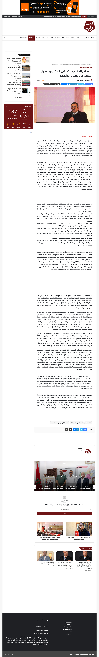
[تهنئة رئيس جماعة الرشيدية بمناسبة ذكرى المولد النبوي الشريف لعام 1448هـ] (26, 60)
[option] (59, 476)
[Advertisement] (34, 22)
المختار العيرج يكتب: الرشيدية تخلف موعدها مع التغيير (59, 476)
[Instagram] (5, 654)
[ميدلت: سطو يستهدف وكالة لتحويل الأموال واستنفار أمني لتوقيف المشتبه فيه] (26, 90)
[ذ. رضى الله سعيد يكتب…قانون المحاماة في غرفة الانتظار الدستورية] (45, 556)
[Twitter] (81, 429)
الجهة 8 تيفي (86, 38)
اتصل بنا (70, 632)
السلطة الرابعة (57, 38)
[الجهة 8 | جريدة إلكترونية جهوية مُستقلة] (89, 26)
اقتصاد (51, 38)
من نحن (20, 16)
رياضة (63, 38)
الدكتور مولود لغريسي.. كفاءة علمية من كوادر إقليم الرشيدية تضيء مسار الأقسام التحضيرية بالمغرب (58, 16)
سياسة (67, 38)
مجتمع (72, 38)
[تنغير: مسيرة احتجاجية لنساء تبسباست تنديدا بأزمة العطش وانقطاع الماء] (26, 75)
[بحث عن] (5, 38)
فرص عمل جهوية (23, 38)
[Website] (81, 451)
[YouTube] (7, 654)
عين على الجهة (79, 38)
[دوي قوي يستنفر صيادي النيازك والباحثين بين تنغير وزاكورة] (26, 68)
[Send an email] (85, 80)
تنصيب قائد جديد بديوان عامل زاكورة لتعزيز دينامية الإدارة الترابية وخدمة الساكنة (14, 82)
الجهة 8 (71, 654)
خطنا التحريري (68, 622)
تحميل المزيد (18, 97)
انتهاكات (87, 423)
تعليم (47, 38)
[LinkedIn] (77, 429)
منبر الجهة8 (31, 38)
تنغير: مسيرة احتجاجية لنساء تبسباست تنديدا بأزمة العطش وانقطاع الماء (14, 75)
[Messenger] (74, 429)
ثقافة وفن (38, 38)
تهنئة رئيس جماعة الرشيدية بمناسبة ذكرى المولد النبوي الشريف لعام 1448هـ (14, 60)
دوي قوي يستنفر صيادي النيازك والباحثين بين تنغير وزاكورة (14, 67)
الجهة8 (88, 80)
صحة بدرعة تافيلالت (76, 423)
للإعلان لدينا (14, 16)
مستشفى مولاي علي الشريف (59, 423)
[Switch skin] (7, 38)
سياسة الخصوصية (67, 629)
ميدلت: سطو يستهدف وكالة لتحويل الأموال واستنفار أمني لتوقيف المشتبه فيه (14, 90)
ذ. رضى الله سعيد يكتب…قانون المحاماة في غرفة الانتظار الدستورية (45, 563)
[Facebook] (85, 429)
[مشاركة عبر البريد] (70, 429)
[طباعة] (66, 429)
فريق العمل (7, 16)
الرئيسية (92, 38)
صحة (43, 38)
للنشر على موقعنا (67, 627)
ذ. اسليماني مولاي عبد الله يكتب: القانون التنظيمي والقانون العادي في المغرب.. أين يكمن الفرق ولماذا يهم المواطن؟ (65, 565)
